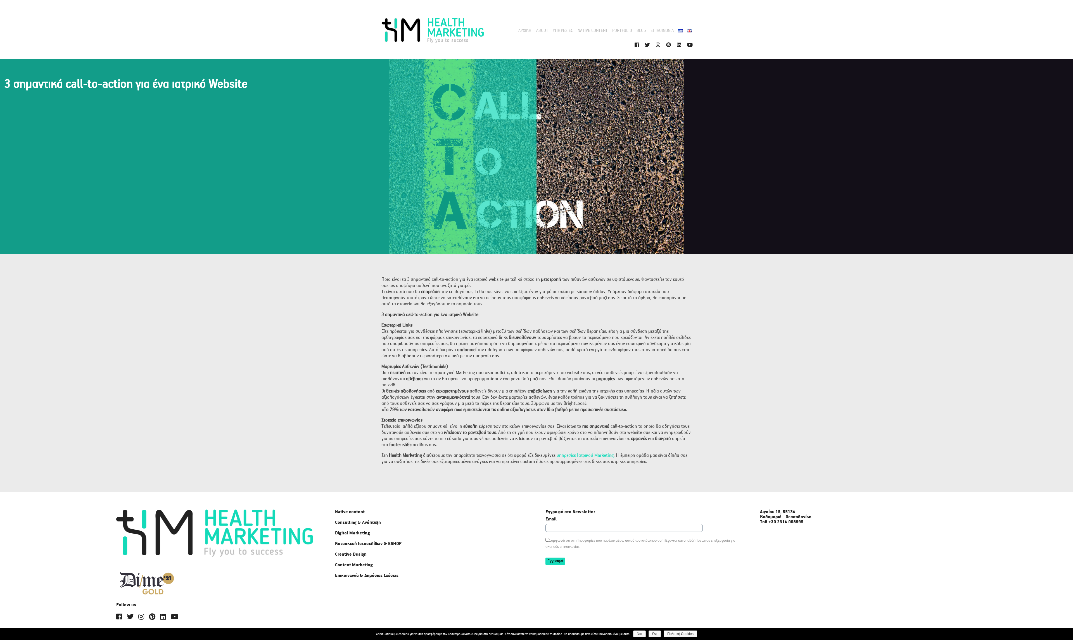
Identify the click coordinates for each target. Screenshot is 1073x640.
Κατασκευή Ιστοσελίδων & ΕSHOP (368, 543)
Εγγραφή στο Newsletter (570, 512)
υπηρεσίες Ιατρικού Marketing (585, 455)
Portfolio (622, 30)
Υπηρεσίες (563, 30)
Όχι (654, 634)
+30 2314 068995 (785, 522)
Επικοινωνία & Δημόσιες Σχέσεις (366, 575)
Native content (593, 30)
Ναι (639, 634)
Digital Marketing (352, 533)
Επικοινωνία (662, 30)
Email (551, 519)
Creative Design (351, 554)
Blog (641, 30)
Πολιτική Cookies (680, 634)
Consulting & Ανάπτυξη (358, 522)
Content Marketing (354, 565)
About (542, 30)
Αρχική (525, 30)
